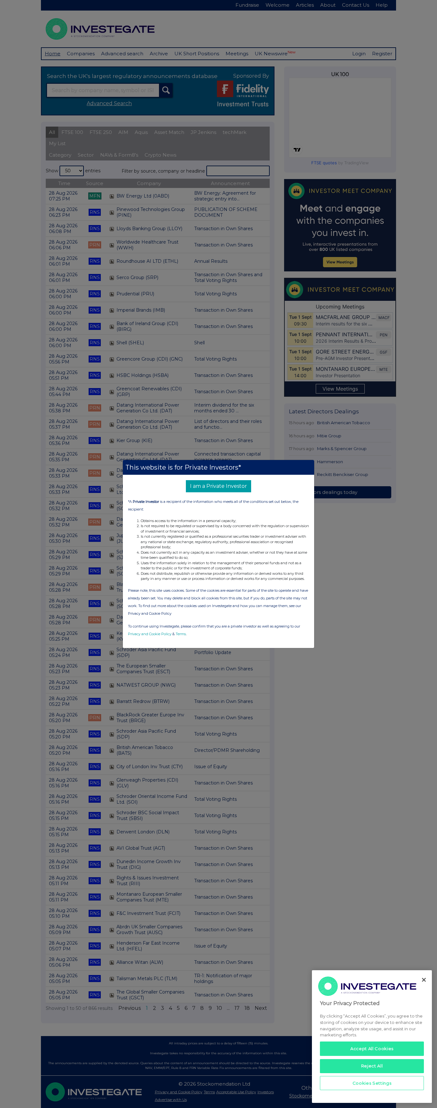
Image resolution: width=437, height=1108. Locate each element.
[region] (372, 1036)
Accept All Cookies (371, 1048)
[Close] (424, 980)
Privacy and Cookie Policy (149, 634)
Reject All (372, 1065)
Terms (181, 634)
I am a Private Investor (218, 486)
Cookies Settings (372, 1083)
